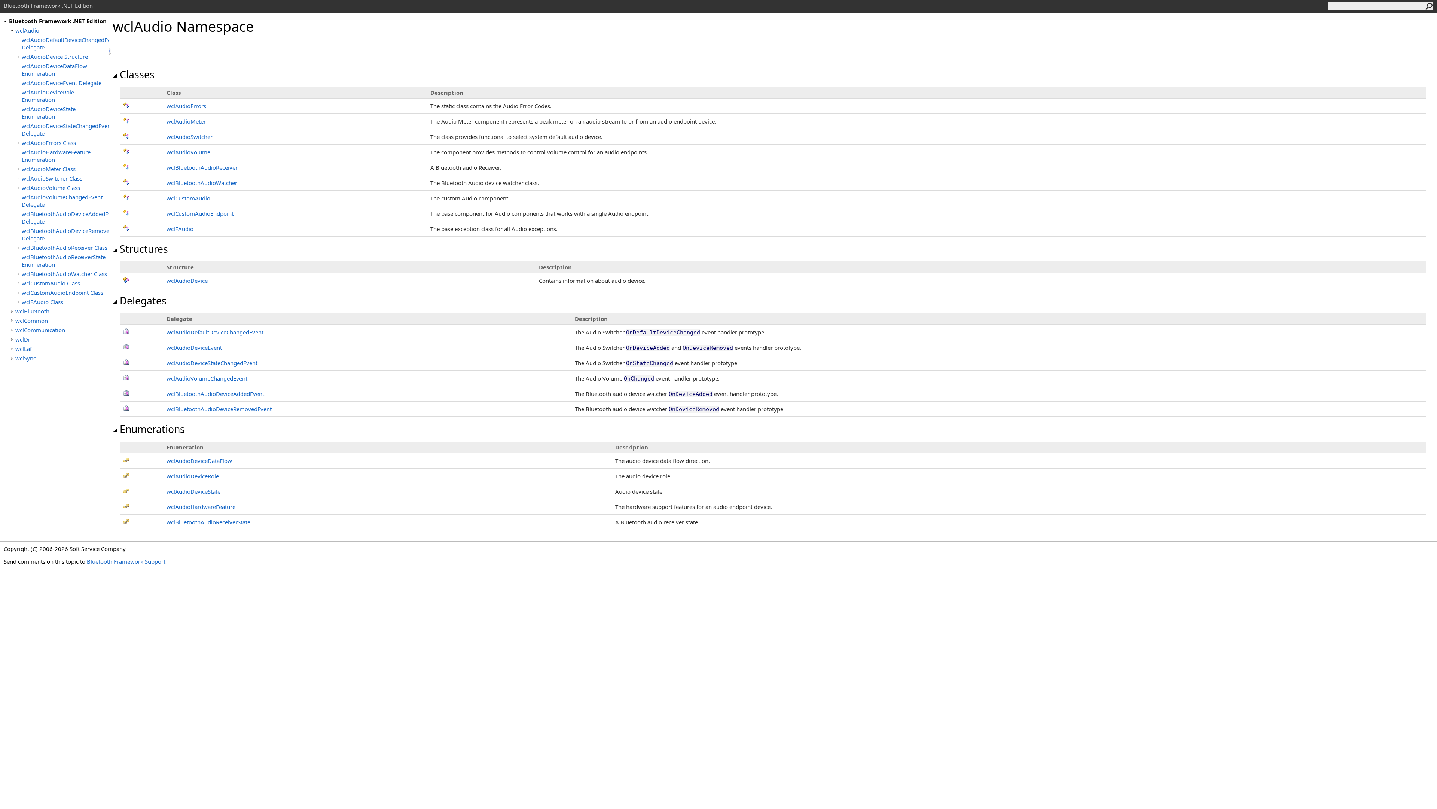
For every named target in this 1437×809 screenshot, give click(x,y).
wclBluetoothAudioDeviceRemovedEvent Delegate (65, 234)
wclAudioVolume (188, 152)
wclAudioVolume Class (51, 187)
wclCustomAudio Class (51, 283)
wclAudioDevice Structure (55, 56)
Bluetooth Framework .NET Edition (58, 21)
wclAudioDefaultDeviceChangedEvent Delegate (65, 43)
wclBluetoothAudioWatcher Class (64, 274)
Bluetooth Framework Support (126, 561)
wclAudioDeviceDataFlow (199, 460)
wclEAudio (180, 229)
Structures (144, 249)
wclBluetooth (32, 311)
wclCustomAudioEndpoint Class (62, 292)
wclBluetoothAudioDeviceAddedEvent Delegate (65, 217)
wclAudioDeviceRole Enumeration (48, 95)
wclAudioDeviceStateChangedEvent (212, 363)
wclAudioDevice (187, 280)
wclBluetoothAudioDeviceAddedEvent (215, 393)
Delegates (143, 300)
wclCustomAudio (188, 198)
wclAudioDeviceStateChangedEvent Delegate (65, 129)
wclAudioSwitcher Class (52, 178)
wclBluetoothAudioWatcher (202, 183)
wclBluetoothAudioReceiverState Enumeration (64, 260)
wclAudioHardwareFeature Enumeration (56, 155)
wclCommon (31, 320)
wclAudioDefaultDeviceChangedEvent (215, 332)
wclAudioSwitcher (190, 136)
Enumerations (152, 429)
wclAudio (27, 30)
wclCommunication (40, 330)
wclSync (25, 358)
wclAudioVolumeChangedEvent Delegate (62, 200)
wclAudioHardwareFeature (201, 506)
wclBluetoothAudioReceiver (202, 167)
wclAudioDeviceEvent (194, 347)
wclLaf (23, 348)
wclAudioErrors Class (49, 142)
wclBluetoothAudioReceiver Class (64, 247)
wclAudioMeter (186, 121)
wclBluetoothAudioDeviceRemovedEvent (219, 409)
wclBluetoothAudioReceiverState (208, 522)
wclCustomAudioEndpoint (200, 213)
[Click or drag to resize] (110, 51)
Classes (137, 74)
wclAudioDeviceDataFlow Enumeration (54, 69)
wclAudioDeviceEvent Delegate (61, 83)
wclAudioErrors (186, 106)
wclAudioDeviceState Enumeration (49, 112)
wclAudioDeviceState (193, 491)
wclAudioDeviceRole (193, 476)
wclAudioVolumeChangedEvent (207, 378)
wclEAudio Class (42, 302)
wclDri (23, 339)
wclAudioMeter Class (49, 169)
